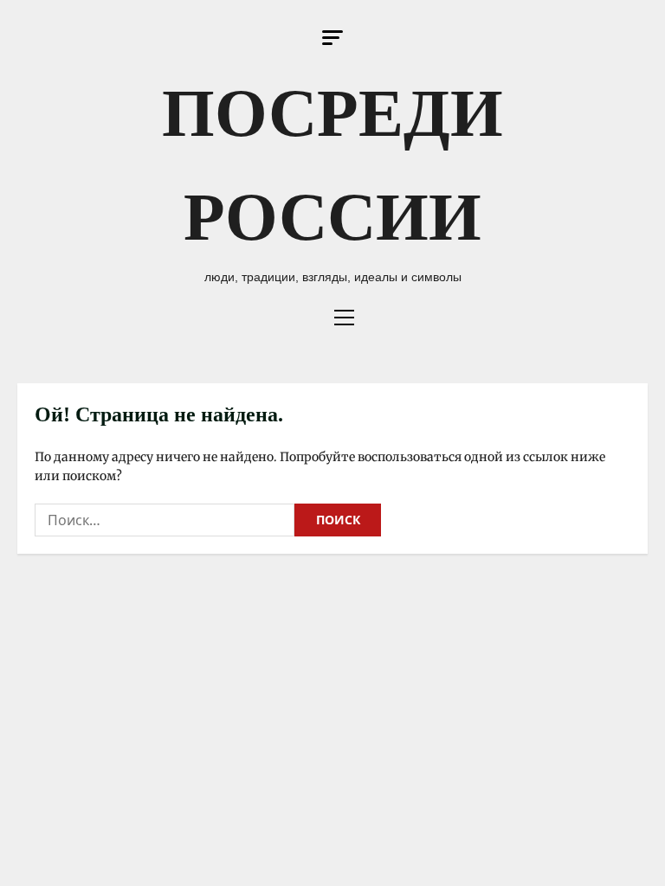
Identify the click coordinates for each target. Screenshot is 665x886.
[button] (332, 37)
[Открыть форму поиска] (307, 318)
